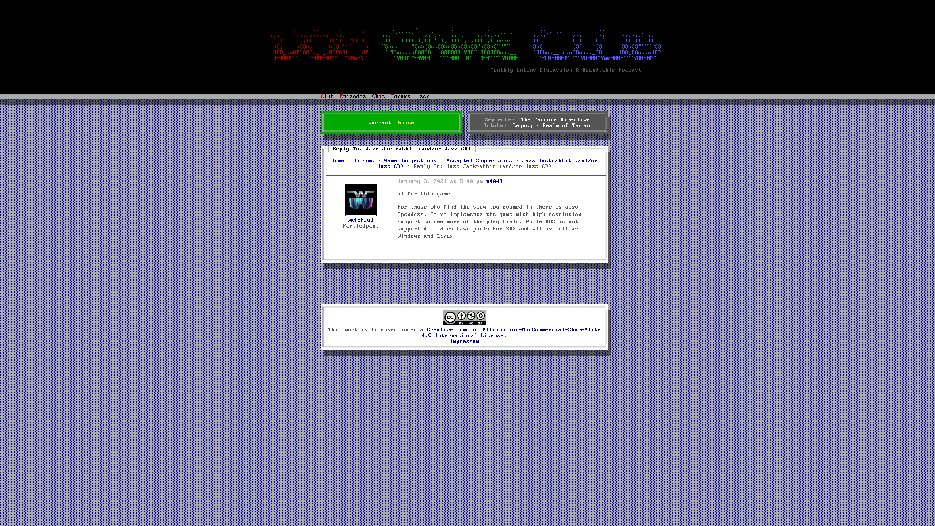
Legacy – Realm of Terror (552, 126)
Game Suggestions (410, 161)
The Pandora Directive (555, 120)
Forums (364, 161)
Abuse (406, 123)
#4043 (494, 181)
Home (338, 161)
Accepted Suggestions (479, 161)
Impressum (465, 341)
